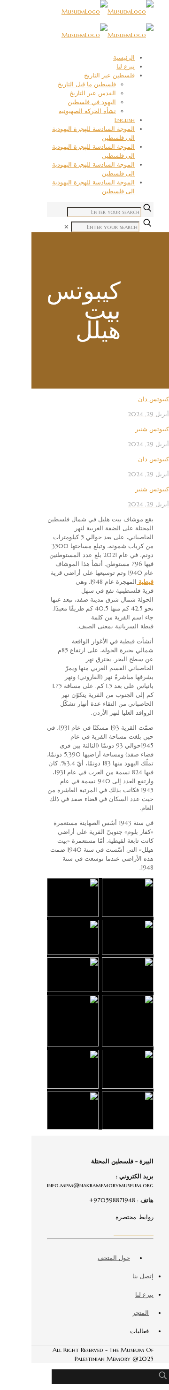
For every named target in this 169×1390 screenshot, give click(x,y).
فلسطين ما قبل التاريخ (87, 84)
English (125, 120)
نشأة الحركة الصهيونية (87, 111)
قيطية (145, 582)
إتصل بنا (143, 1276)
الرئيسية (124, 57)
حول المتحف (114, 1258)
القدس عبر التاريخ (92, 93)
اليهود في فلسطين (92, 102)
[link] (66, 227)
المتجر (140, 1313)
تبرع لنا (125, 66)
